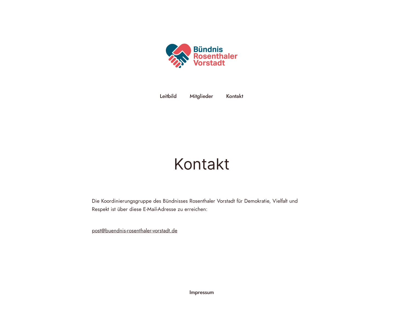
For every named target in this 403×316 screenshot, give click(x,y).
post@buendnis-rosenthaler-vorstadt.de (134, 230)
